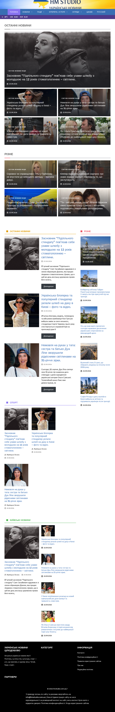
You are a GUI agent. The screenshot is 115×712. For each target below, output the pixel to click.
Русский (101, 12)
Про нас (80, 665)
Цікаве (89, 12)
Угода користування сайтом (77, 703)
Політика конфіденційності (87, 657)
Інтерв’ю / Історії (57, 12)
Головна (14, 12)
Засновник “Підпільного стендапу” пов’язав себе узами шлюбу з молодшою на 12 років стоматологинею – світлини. (50, 77)
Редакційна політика (85, 669)
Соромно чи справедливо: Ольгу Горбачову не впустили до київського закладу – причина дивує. (30, 176)
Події (39, 12)
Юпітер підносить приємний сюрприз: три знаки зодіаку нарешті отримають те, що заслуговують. (81, 176)
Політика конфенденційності (53, 703)
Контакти (80, 653)
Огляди (75, 12)
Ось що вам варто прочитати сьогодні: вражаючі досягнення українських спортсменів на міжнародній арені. (93, 329)
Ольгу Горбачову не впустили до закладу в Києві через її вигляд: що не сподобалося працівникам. (94, 252)
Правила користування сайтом (89, 661)
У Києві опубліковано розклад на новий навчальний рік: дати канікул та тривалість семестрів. (29, 134)
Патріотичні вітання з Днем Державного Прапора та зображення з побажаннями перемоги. (27, 205)
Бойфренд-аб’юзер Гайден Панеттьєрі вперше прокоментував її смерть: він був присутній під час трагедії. (95, 293)
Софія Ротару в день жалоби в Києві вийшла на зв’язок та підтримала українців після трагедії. (95, 399)
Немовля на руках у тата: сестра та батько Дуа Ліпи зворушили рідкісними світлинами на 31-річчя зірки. (82, 105)
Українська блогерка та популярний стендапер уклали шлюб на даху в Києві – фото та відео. (29, 105)
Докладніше (49, 286)
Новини (26, 12)
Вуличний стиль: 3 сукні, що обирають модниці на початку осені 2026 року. (95, 364)
